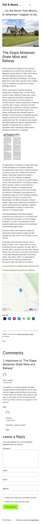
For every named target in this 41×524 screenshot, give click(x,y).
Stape (31, 334)
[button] (20, 290)
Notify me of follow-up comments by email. (21, 498)
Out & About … (11, 4)
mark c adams (8, 380)
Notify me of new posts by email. (17, 502)
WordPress (35, 520)
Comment (7, 448)
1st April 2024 (7, 382)
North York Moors (23, 334)
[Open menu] (30, 5)
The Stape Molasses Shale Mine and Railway (18, 270)
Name (5, 471)
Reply (4, 407)
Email (5, 480)
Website (5, 489)
